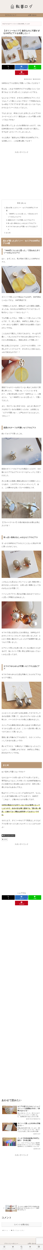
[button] (39, 644)
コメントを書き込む (21, 1224)
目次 (18, 203)
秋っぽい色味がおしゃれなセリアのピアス (22, 223)
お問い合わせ (32, 1243)
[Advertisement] (21, 175)
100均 (5, 839)
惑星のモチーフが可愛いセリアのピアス (21, 220)
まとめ (8, 232)
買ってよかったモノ (9, 835)
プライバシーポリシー (11, 1243)
